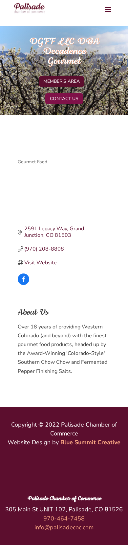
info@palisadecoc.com (64, 527)
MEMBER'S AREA (61, 81)
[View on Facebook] (23, 283)
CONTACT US (64, 99)
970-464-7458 (64, 518)
